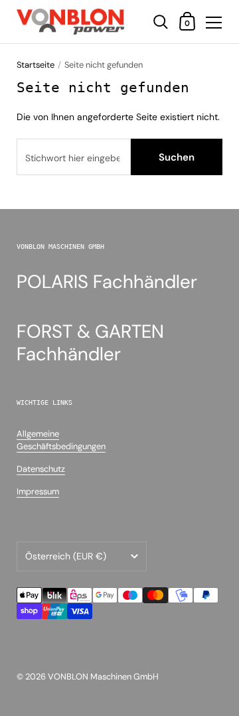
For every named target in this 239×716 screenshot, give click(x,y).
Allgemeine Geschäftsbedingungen (61, 440)
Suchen (177, 157)
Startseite (35, 64)
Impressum (38, 491)
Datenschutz (41, 468)
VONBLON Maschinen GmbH (103, 676)
